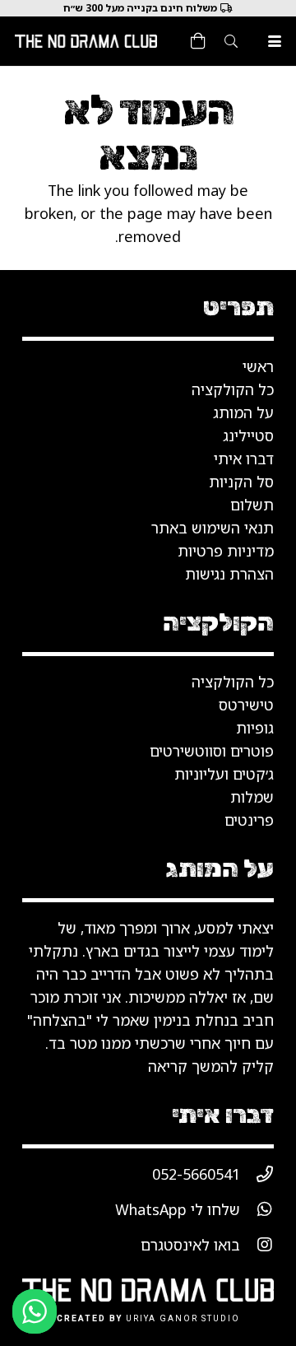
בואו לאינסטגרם (190, 1245)
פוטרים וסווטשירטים (212, 751)
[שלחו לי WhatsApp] (257, 1209)
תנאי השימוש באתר (212, 528)
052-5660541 (196, 1174)
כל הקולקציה (233, 682)
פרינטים (249, 820)
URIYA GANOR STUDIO (183, 1319)
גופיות (255, 728)
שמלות (252, 797)
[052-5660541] (257, 1174)
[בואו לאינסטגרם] (257, 1245)
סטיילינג (248, 435)
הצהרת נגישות (229, 574)
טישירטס (246, 705)
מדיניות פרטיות (226, 551)
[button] (275, 41)
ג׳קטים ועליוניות (224, 774)
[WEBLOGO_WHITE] (86, 41)
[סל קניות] (198, 41)
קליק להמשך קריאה (211, 1066)
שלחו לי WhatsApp (177, 1209)
